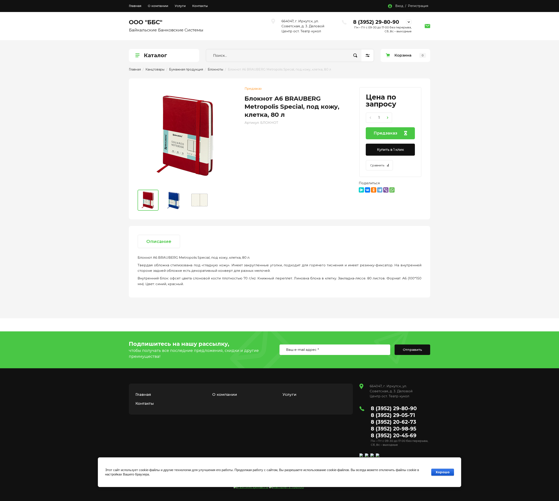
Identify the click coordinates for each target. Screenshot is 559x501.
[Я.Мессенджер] (361, 190)
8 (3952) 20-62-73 (393, 422)
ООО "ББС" (145, 22)
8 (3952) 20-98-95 (393, 429)
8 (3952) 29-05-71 (393, 415)
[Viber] (385, 190)
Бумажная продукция (186, 69)
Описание (158, 241)
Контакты (200, 6)
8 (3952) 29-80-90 (376, 22)
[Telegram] (379, 190)
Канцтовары (154, 69)
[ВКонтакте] (367, 190)
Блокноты (215, 69)
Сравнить (377, 165)
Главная (135, 6)
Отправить (412, 350)
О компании (158, 6)
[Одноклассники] (373, 190)
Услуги (180, 6)
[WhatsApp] (392, 190)
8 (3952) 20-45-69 (393, 435)
